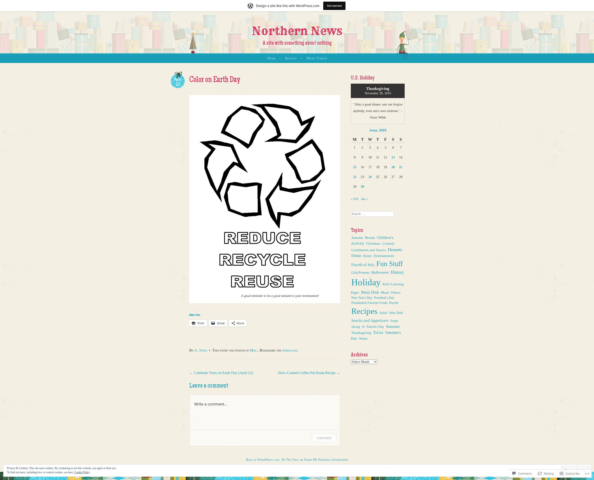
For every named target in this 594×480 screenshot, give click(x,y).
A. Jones (200, 350)
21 (400, 167)
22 (354, 177)
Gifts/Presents (360, 272)
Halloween (380, 272)
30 (362, 186)
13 (393, 157)
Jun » (364, 199)
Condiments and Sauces (368, 250)
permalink (289, 350)
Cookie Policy (82, 472)
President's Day (384, 297)
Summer (393, 326)
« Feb (354, 199)
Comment (324, 438)
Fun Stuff (389, 264)
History (397, 272)
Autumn (357, 238)
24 (370, 177)
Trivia (378, 332)
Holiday (366, 282)
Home (271, 58)
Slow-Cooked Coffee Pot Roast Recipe (309, 373)
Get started (334, 5)
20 (393, 167)
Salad (383, 313)
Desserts (395, 249)
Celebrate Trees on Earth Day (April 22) (221, 373)
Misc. (254, 350)
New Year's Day (361, 297)
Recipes (290, 58)
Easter (367, 256)
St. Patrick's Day (373, 327)
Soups (394, 320)
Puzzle (394, 303)
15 (354, 167)
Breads (370, 238)
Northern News (297, 31)
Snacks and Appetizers (369, 320)
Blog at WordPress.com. (263, 459)
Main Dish (370, 292)
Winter (363, 338)
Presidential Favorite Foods (369, 303)
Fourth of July (362, 265)
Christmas (373, 243)
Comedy (388, 243)
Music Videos (317, 58)
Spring (355, 327)
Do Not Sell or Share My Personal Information (315, 459)
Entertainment (384, 256)
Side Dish (396, 313)
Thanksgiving (361, 333)
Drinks (356, 256)
